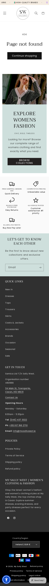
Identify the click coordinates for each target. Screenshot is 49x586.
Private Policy (12, 448)
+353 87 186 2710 (18, 425)
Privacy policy (16, 571)
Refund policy (12, 468)
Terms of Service (14, 455)
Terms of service (34, 571)
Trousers (10, 309)
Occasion (10, 342)
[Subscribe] (40, 267)
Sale (7, 355)
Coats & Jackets (14, 322)
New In (9, 289)
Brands (9, 335)
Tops (8, 302)
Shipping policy (13, 462)
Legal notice (35, 575)
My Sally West (20, 566)
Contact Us (11, 397)
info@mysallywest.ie (24, 431)
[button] (4, 13)
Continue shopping (24, 55)
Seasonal (10, 349)
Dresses (9, 296)
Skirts (8, 316)
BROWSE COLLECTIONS (24, 162)
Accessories (12, 329)
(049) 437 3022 (18, 419)
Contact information (15, 580)
